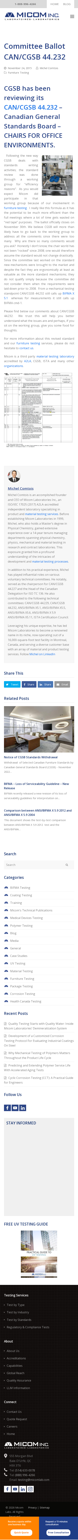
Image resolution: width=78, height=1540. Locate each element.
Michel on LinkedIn (42, 654)
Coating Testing (21, 895)
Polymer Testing (21, 926)
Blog (13, 933)
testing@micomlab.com (33, 1480)
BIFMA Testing (20, 888)
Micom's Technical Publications (31, 910)
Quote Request (17, 1419)
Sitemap (45, 1507)
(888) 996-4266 (25, 1475)
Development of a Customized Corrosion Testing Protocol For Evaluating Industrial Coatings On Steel (39, 1040)
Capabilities (14, 1366)
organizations (13, 366)
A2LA (27, 361)
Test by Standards (19, 1320)
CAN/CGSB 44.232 (31, 107)
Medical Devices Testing (26, 918)
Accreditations (16, 1358)
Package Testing (21, 986)
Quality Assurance (19, 1381)
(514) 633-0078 (25, 1470)
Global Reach (15, 1373)
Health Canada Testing (25, 1001)
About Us (13, 1351)
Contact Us (14, 1412)
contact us (26, 348)
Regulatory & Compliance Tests (28, 1327)
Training (16, 903)
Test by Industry (18, 1312)
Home (11, 1434)
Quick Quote (21, 1532)
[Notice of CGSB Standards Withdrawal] (39, 729)
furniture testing (15, 208)
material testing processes (50, 561)
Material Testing (21, 971)
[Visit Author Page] (39, 476)
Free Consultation (58, 1532)
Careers (12, 1426)
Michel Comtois (49, 68)
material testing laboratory (55, 356)
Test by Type (15, 1305)
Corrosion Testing (22, 994)
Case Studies (18, 956)
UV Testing (17, 963)
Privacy (32, 1507)
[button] (72, 16)
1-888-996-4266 (25, 4)
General (15, 948)
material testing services (41, 514)
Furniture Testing (18, 72)
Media (14, 941)
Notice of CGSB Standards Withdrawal (31, 757)
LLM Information (18, 1388)
